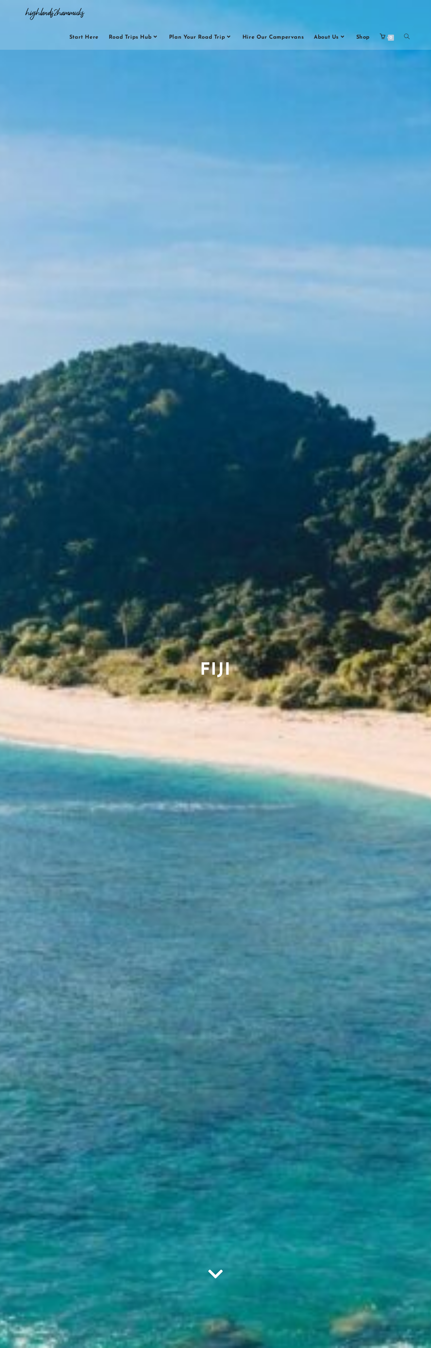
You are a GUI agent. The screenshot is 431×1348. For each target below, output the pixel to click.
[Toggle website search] (407, 37)
